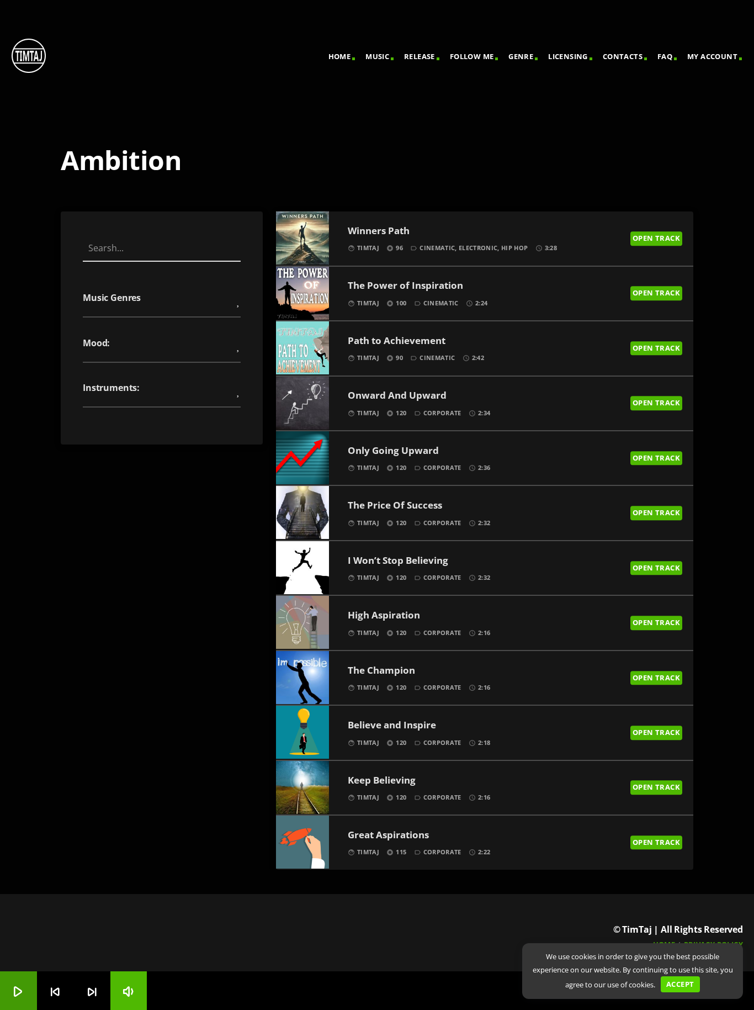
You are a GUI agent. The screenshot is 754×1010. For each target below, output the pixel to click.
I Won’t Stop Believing (398, 561)
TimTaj (368, 248)
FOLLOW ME (472, 56)
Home (339, 56)
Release (419, 56)
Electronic (478, 248)
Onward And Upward (397, 395)
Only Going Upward (393, 451)
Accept (680, 984)
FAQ (664, 56)
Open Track (656, 238)
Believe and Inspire (392, 725)
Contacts (623, 56)
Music (377, 56)
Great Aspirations (388, 835)
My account (712, 56)
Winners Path (379, 231)
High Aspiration (384, 615)
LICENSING (568, 56)
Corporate (442, 413)
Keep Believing (382, 780)
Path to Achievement (396, 341)
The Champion (381, 670)
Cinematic (437, 248)
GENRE (520, 56)
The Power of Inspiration (405, 286)
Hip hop (514, 248)
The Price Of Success (395, 505)
